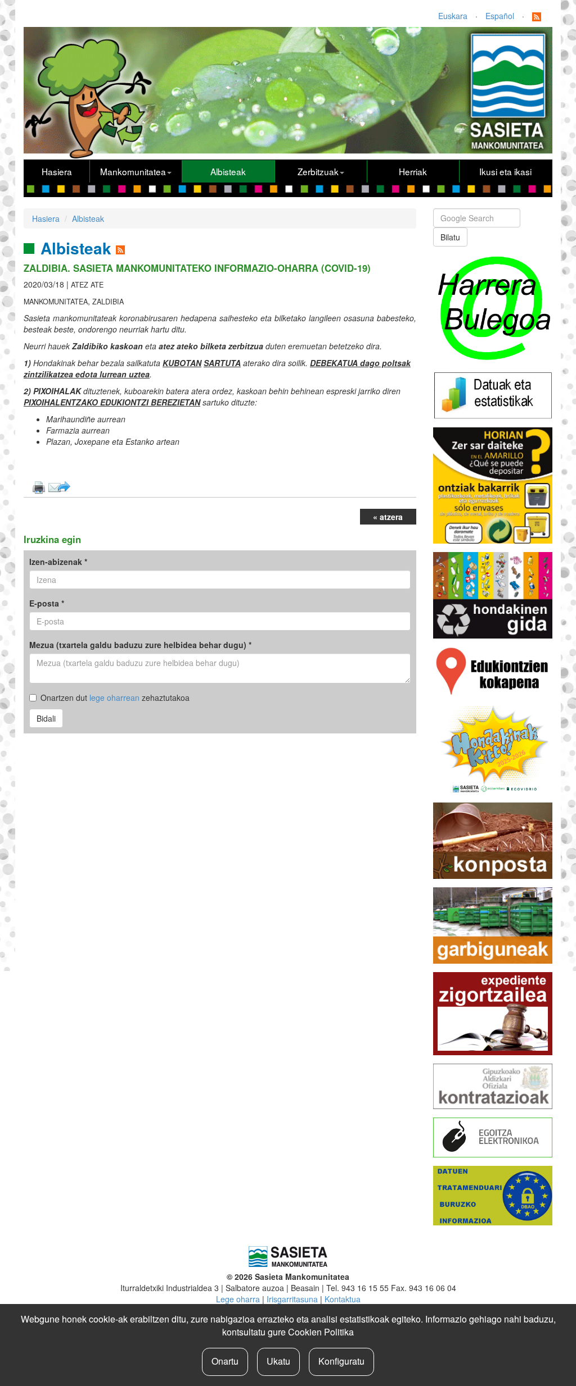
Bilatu (450, 237)
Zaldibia (108, 302)
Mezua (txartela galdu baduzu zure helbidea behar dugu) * (140, 644)
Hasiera (57, 171)
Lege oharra (238, 1299)
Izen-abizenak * (58, 561)
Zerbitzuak (318, 171)
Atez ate (87, 285)
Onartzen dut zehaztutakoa (115, 697)
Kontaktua (343, 1299)
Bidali (46, 718)
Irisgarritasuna (292, 1299)
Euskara (452, 15)
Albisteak (228, 171)
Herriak (413, 171)
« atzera (388, 516)
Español (499, 15)
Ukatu (278, 1361)
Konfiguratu (341, 1361)
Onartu (225, 1361)
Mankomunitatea (133, 171)
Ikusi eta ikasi (505, 171)
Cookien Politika (321, 1331)
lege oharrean (114, 697)
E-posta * (46, 603)
